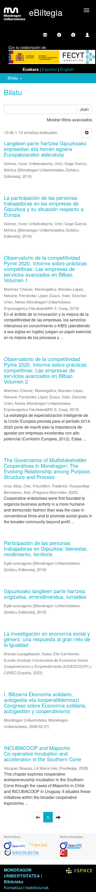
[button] (59, 34)
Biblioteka (13, 882)
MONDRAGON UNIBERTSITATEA (22, 873)
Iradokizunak (37, 887)
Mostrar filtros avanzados (69, 120)
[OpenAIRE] (16, 845)
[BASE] (38, 845)
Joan (84, 109)
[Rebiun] (64, 852)
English (67, 69)
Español (49, 69)
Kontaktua (13, 887)
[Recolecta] (22, 852)
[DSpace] (79, 870)
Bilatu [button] (13, 78)
